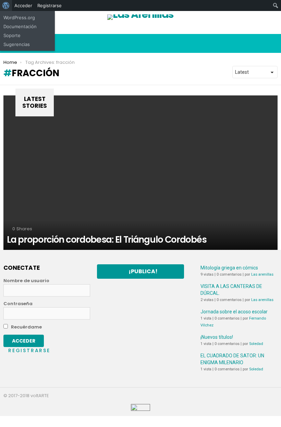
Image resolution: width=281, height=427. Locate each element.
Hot (175, 28)
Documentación (20, 26)
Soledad (256, 344)
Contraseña (18, 304)
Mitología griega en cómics (229, 267)
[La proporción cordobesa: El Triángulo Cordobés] (140, 172)
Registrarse (29, 350)
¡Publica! (143, 271)
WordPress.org (19, 17)
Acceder (23, 5)
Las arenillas (262, 274)
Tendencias (242, 28)
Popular (109, 28)
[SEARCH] (272, 43)
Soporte (12, 35)
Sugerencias (16, 44)
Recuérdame (26, 327)
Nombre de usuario (26, 281)
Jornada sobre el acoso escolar (234, 311)
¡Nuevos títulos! (216, 337)
